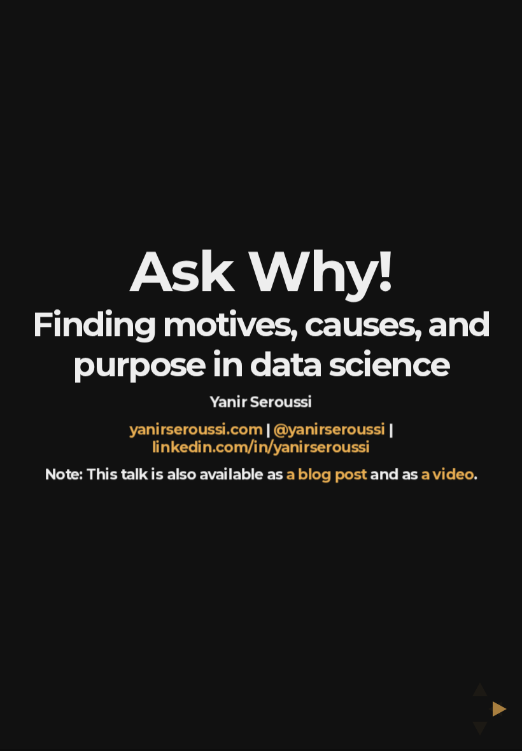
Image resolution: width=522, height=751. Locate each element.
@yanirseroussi (329, 430)
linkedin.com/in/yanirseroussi (261, 447)
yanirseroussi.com (195, 430)
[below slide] (480, 732)
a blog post (326, 475)
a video (447, 475)
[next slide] (503, 709)
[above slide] (480, 685)
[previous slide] (491, 709)
